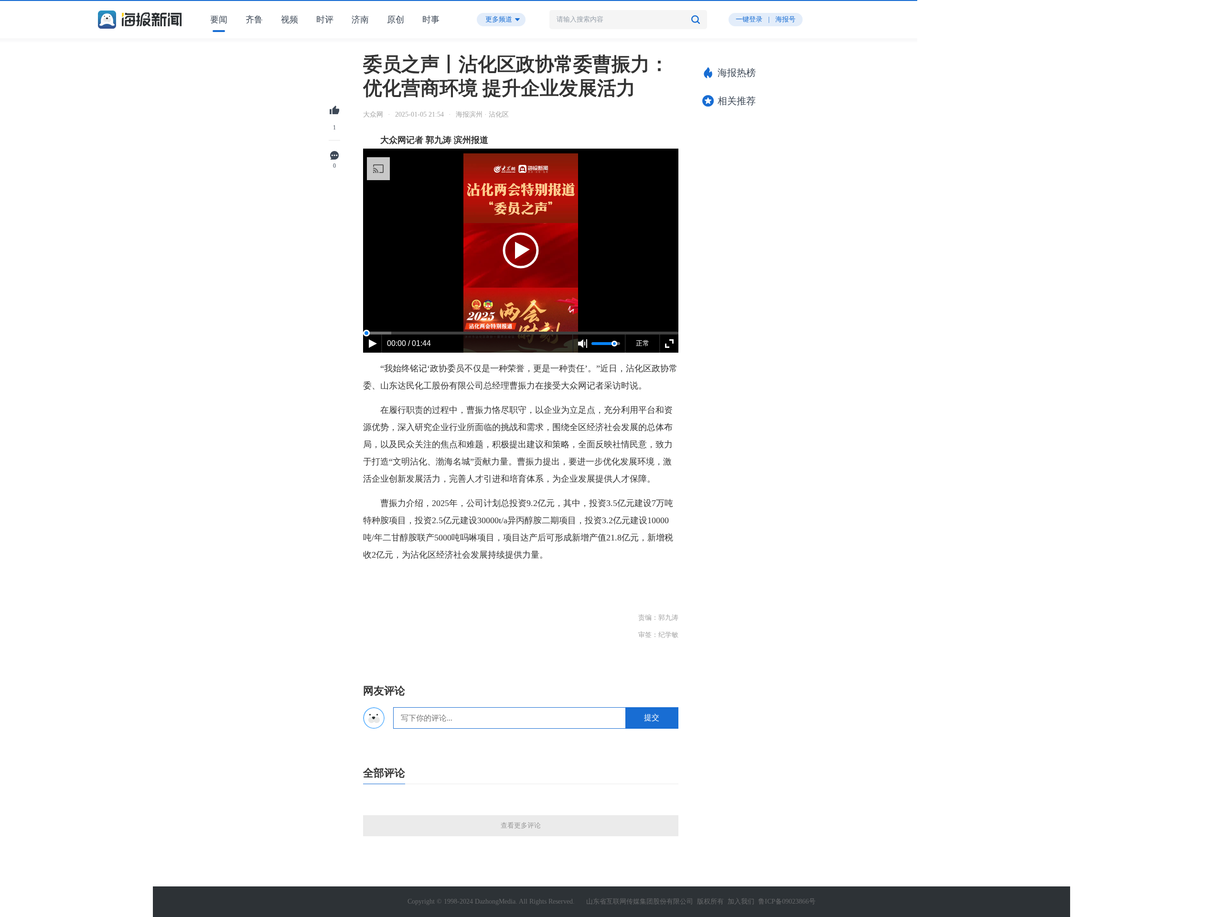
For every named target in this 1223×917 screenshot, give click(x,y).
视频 (289, 19)
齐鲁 (254, 19)
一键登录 (749, 19)
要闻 (218, 19)
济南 (360, 19)
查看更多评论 (521, 825)
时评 (324, 19)
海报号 (785, 19)
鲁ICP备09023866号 (786, 901)
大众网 (373, 114)
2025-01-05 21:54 (419, 114)
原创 (395, 19)
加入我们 (741, 901)
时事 (431, 19)
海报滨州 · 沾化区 (482, 114)
